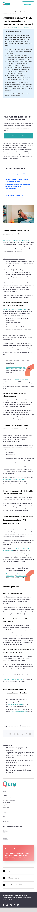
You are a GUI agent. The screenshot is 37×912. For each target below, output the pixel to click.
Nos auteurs (6, 807)
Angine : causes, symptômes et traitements (20, 753)
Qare (4, 12)
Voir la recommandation (15, 704)
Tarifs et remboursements (9, 800)
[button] (18, 871)
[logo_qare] (6, 3)
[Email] (30, 734)
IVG (25, 12)
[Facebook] (6, 734)
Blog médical (6, 805)
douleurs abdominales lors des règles (14, 479)
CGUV (16, 895)
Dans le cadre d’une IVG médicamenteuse (15, 309)
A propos (5, 795)
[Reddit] (14, 734)
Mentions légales (8, 895)
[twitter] (7, 905)
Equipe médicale (7, 797)
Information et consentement (22, 897)
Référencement (14, 900)
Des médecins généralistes (14, 366)
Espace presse (6, 802)
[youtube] (14, 905)
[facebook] (3, 905)
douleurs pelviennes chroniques (22, 379)
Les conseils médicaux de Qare (14, 12)
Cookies (6, 900)
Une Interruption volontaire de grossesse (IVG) (16, 240)
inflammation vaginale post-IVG (13, 679)
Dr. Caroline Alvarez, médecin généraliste (22, 27)
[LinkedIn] (18, 734)
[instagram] (11, 905)
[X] (10, 734)
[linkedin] (18, 905)
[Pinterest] (26, 734)
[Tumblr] (22, 734)
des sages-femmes (21, 368)
